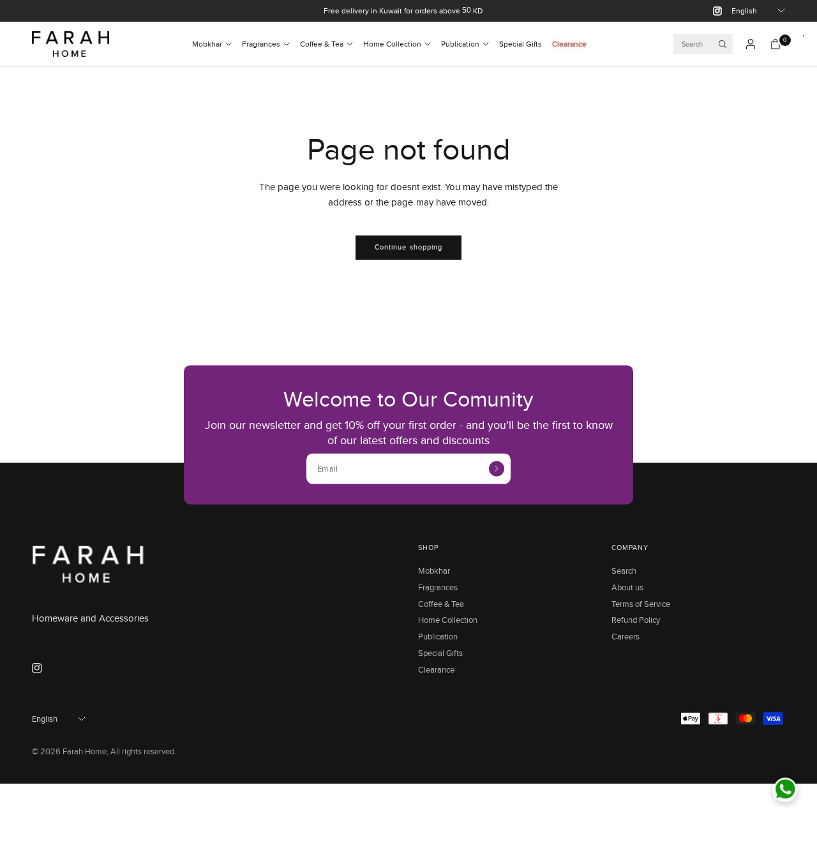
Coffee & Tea (321, 43)
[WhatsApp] (785, 789)
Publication (460, 43)
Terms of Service (640, 603)
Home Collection (392, 43)
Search (623, 570)
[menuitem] (212, 44)
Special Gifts (520, 43)
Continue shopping (409, 247)
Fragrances (261, 43)
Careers (625, 636)
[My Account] (750, 44)
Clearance (569, 43)
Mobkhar (207, 43)
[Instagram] (712, 10)
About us (627, 587)
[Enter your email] (496, 468)
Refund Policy (635, 619)
